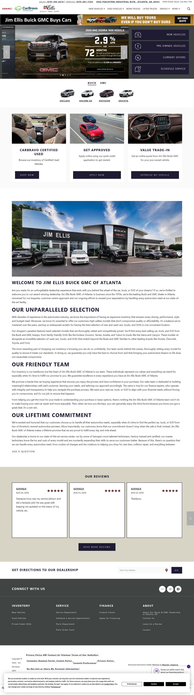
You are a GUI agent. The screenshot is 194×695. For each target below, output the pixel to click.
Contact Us (148, 618)
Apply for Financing (110, 618)
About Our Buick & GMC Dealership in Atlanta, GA (161, 613)
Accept (176, 684)
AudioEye (93, 655)
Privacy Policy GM (36, 655)
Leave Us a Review (152, 624)
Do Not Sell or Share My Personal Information (53, 669)
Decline (154, 684)
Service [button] (164, 9)
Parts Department (65, 624)
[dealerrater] (170, 589)
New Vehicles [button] (96, 9)
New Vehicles (18, 612)
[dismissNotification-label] (188, 666)
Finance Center (107, 612)
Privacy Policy (106, 660)
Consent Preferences (84, 663)
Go (177, 570)
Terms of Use (79, 655)
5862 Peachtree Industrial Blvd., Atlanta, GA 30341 (128, 1)
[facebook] (178, 589)
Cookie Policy (64, 660)
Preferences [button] (55, 687)
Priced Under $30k (21, 624)
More (175, 9)
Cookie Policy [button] (109, 684)
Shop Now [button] (27, 175)
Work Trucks (133, 8)
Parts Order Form (65, 630)
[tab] (92, 83)
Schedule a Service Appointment (73, 618)
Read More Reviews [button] (97, 547)
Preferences (132, 684)
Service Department (66, 612)
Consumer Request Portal (41, 660)
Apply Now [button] (96, 175)
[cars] (162, 589)
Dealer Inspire (170, 664)
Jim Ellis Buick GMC (16, 666)
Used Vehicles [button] (114, 9)
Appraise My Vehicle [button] (155, 175)
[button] (188, 8)
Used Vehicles (19, 618)
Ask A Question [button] (23, 451)
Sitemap (65, 655)
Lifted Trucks (150, 8)
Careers (147, 630)
